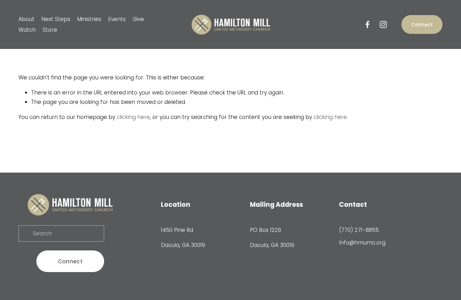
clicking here (133, 117)
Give (138, 19)
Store (50, 30)
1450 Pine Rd (177, 230)
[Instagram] (383, 24)
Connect (422, 24)
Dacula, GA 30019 (183, 245)
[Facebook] (367, 24)
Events (117, 19)
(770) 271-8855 (359, 230)
